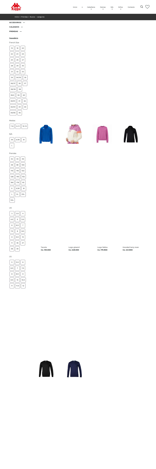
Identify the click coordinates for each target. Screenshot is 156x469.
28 (12, 66)
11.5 (17, 286)
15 (12, 48)
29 (17, 66)
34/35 (18, 77)
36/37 (13, 83)
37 (25, 83)
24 (23, 54)
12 (23, 286)
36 (20, 83)
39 (18, 95)
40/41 (13, 101)
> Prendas (24, 17)
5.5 (23, 219)
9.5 (17, 237)
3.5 (17, 213)
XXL (12, 200)
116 (17, 171)
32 (17, 72)
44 (25, 107)
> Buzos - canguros (36, 17)
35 (25, 77)
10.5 (23, 280)
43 (20, 107)
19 (17, 48)
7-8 (12, 126)
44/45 (13, 113)
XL (17, 194)
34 (12, 77)
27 (23, 60)
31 (12, 72)
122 (23, 171)
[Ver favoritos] (147, 6)
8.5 (23, 231)
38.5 (12, 95)
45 (20, 113)
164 (12, 182)
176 (17, 182)
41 (19, 101)
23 (17, 54)
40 (24, 95)
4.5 (12, 219)
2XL (23, 194)
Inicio (17, 17)
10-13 (24, 126)
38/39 (13, 89)
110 (12, 171)
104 (23, 165)
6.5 (17, 225)
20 (23, 48)
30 (23, 66)
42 (25, 101)
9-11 (18, 126)
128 (12, 177)
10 (23, 237)
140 (17, 177)
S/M (18, 140)
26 (17, 60)
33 (23, 72)
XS (23, 182)
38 (20, 89)
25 (12, 60)
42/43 (13, 107)
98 (17, 165)
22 (12, 54)
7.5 (12, 231)
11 (12, 243)
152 (23, 177)
